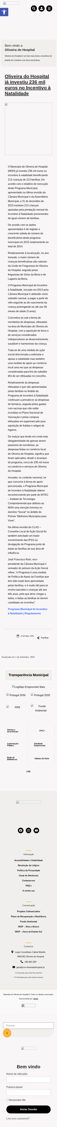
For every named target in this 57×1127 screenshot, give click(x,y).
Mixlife (35, 999)
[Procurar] (7, 1033)
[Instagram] (28, 830)
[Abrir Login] (41, 8)
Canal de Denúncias (28, 875)
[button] (4, 12)
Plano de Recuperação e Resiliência (28, 916)
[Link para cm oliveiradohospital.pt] (11, 8)
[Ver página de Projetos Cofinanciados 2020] (41, 696)
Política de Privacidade (28, 870)
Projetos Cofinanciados (28, 911)
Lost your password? (18, 1118)
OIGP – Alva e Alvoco (28, 926)
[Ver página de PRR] (16, 708)
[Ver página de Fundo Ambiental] (41, 708)
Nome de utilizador (17, 1074)
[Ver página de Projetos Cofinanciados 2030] (16, 696)
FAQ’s (29, 885)
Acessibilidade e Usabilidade (28, 860)
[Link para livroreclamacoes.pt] (29, 1007)
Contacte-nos (28, 880)
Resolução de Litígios (28, 865)
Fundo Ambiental (28, 921)
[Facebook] (20, 830)
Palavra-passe (14, 1087)
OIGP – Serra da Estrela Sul (28, 932)
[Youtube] (36, 830)
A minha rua (28, 891)
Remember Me (17, 1100)
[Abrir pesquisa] (34, 8)
